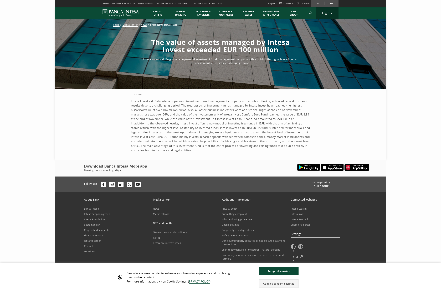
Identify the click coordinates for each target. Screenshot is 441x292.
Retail (116, 24)
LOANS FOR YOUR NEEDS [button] (225, 13)
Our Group (294, 13)
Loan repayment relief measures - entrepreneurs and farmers (253, 256)
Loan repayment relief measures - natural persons (251, 249)
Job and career (92, 240)
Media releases (162, 214)
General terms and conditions (170, 232)
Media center (130, 24)
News (144, 24)
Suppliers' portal (300, 224)
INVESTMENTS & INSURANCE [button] (271, 13)
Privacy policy (229, 208)
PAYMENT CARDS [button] (248, 13)
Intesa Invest (298, 214)
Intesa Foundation (94, 219)
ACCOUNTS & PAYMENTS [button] (203, 13)
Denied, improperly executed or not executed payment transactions (253, 242)
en (331, 3)
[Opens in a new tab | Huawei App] (356, 167)
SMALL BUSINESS (146, 3)
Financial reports (94, 235)
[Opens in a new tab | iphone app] (332, 167)
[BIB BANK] (122, 13)
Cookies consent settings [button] (278, 283)
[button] (310, 13)
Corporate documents (96, 230)
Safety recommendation (235, 235)
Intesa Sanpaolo (300, 219)
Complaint (272, 3)
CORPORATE (181, 3)
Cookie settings (230, 224)
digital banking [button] (180, 13)
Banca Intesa (91, 208)
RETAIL (106, 3)
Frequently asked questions (238, 230)
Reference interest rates (167, 243)
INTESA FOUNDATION (204, 3)
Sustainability (92, 224)
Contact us (289, 3)
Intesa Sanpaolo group (97, 214)
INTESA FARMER (165, 3)
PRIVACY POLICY (199, 281)
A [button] (293, 257)
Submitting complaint (234, 214)
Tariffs (156, 237)
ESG (220, 3)
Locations (89, 251)
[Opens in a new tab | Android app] (308, 167)
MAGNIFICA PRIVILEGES (123, 3)
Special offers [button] (158, 13)
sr (318, 3)
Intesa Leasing (299, 208)
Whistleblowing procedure (237, 219)
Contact (88, 246)
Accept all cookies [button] (279, 271)
